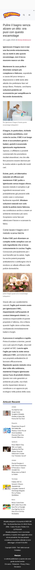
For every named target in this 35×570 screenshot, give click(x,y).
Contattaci (17, 550)
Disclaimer (17, 567)
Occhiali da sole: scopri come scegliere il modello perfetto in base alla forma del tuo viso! (18, 414)
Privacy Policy (25, 564)
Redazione (15, 564)
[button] (24, 15)
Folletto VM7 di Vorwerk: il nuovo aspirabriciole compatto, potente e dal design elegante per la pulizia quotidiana (18, 488)
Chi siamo (8, 564)
